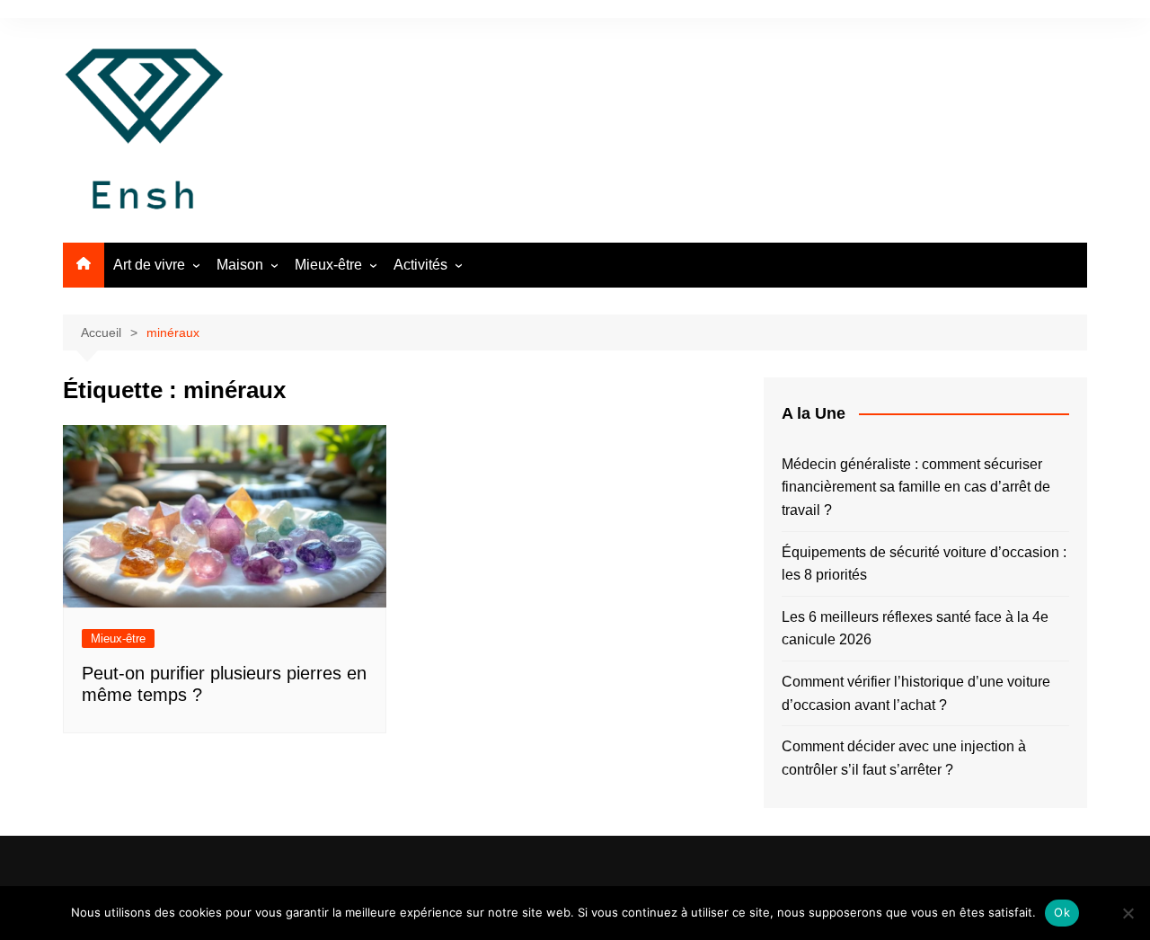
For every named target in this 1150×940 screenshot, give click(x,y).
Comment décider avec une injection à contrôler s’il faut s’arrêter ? (904, 758)
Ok (1062, 912)
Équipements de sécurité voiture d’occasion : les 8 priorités (924, 564)
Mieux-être (328, 264)
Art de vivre (149, 264)
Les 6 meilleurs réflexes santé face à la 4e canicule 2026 (915, 628)
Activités (420, 264)
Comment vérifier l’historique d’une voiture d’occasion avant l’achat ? (916, 693)
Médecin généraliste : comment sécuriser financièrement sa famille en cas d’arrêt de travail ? (916, 487)
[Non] (1128, 913)
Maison (240, 264)
